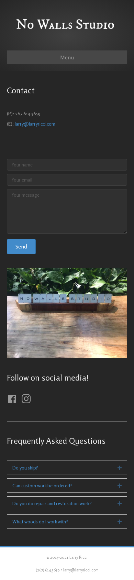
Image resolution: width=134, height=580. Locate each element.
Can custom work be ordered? (42, 485)
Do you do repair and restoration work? (52, 503)
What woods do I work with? (40, 521)
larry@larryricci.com (35, 124)
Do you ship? (25, 468)
